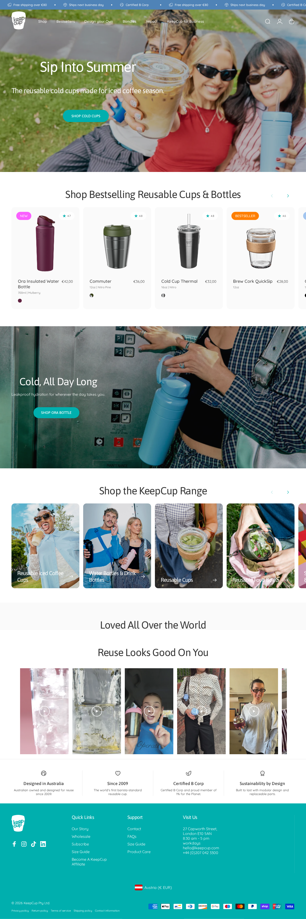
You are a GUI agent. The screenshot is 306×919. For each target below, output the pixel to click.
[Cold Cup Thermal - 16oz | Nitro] (189, 241)
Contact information (107, 910)
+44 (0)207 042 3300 (200, 852)
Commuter (100, 283)
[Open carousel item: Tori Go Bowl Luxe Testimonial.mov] (254, 711)
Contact (134, 828)
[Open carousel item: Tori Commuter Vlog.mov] (201, 711)
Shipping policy (83, 910)
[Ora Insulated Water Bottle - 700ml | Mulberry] (45, 241)
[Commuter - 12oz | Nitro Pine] (117, 241)
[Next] (288, 196)
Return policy (40, 910)
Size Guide (81, 851)
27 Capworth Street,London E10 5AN (200, 831)
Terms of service (61, 910)
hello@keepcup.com (201, 847)
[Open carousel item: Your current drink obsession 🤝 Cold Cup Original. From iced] (44, 711)
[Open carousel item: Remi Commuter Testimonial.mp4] (149, 711)
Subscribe (80, 844)
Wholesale (81, 836)
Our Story (80, 828)
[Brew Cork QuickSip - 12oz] (261, 241)
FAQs (132, 836)
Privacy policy (20, 910)
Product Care (139, 851)
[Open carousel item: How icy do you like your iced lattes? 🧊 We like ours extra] (96, 711)
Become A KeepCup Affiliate (89, 861)
